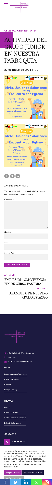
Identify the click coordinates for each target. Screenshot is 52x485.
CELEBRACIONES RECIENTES (20, 30)
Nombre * (8, 232)
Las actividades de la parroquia (15, 374)
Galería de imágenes (11, 379)
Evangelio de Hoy (10, 390)
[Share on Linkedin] (17, 176)
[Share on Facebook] (6, 176)
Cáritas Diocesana (11, 412)
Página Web (9, 253)
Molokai (7, 407)
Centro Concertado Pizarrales (15, 418)
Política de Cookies (14, 478)
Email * (7, 242)
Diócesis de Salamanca (12, 423)
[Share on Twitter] (12, 176)
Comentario (9, 199)
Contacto (7, 384)
